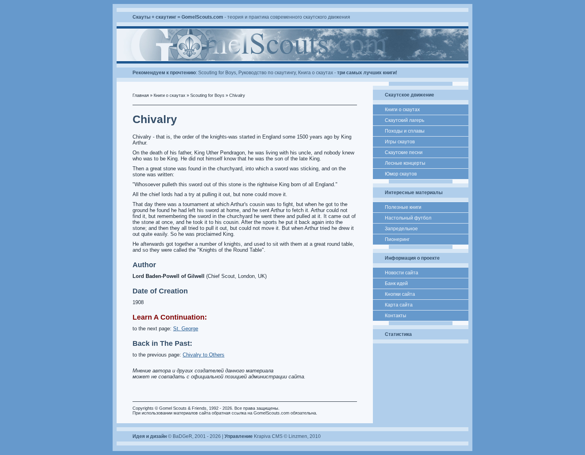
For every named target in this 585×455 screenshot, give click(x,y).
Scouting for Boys (217, 72)
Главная (141, 95)
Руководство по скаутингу (267, 72)
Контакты (395, 315)
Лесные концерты (405, 163)
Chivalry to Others (203, 355)
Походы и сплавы (405, 131)
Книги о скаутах (169, 95)
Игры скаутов (400, 142)
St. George (185, 329)
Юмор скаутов (401, 174)
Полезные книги (403, 207)
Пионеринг (397, 239)
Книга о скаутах (315, 72)
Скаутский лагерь (404, 120)
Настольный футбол (408, 218)
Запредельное (401, 228)
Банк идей (396, 283)
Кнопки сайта (400, 294)
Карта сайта (399, 305)
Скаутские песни (404, 152)
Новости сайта (401, 273)
